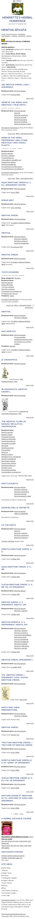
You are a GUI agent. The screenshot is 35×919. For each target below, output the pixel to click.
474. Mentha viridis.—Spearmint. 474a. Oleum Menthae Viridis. (14, 677)
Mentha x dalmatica (21, 646)
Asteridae (21, 34)
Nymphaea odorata (8, 470)
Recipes (17, 278)
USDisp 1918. (15, 559)
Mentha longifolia (20, 122)
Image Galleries (8, 880)
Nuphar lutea (6, 468)
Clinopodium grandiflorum (11, 160)
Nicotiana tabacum (8, 465)
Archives (5, 875)
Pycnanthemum (7, 158)
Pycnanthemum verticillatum (12, 169)
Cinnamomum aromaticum (11, 291)
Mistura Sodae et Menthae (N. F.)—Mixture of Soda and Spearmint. (17, 798)
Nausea (12, 346)
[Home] (17, 9)
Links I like (6, 895)
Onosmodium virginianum (11, 472)
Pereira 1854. (15, 95)
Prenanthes (5, 450)
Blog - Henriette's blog (24, 134)
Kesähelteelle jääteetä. (15, 507)
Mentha (29, 36)
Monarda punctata (8, 443)
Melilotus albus (7, 454)
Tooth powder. (10, 272)
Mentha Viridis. (9, 727)
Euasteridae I (5, 36)
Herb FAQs (6, 868)
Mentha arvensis (20, 117)
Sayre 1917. (23, 700)
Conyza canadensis (21, 639)
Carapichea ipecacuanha (23, 339)
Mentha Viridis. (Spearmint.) (17, 660)
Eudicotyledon (11, 34)
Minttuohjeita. (9, 483)
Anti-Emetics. (8, 331)
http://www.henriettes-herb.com (13, 914)
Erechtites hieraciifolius (22, 635)
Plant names (7, 883)
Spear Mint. (7, 200)
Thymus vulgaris (7, 287)
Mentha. (6, 233)
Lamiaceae (21, 36)
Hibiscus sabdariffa (21, 514)
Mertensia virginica (8, 461)
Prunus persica (19, 337)
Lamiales (14, 36)
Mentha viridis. (9, 215)
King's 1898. (15, 192)
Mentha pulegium (21, 115)
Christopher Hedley (9, 878)
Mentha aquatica (20, 120)
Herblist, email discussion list (11, 858)
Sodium (17, 344)
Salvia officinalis (7, 285)
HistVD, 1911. (15, 735)
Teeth (12, 296)
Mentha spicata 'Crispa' (22, 124)
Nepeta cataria (6, 435)
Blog (4, 888)
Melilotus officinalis (8, 439)
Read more (30, 98)
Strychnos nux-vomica (22, 342)
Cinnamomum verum (9, 294)
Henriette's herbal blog (10, 128)
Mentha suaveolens (21, 492)
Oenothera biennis (8, 441)
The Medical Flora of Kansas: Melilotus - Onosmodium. (13, 424)
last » (22, 814)
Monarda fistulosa (8, 437)
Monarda (4, 446)
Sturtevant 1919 (17, 247)
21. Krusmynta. (9, 360)
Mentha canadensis (8, 164)
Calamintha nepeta (8, 162)
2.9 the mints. (8, 525)
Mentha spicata (20, 91)
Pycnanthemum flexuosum (11, 167)
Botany (5, 885)
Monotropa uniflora (8, 463)
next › (17, 814)
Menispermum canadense (11, 457)
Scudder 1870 (16, 667)
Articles (5, 870)
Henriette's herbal (8, 900)
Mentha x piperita (8, 156)
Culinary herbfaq (7, 541)
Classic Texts (6, 873)
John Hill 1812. (16, 208)
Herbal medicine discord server (13, 856)
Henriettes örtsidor (9, 893)
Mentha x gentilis (20, 648)
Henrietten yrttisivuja (10, 890)
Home (3, 34)
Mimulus (4, 452)
